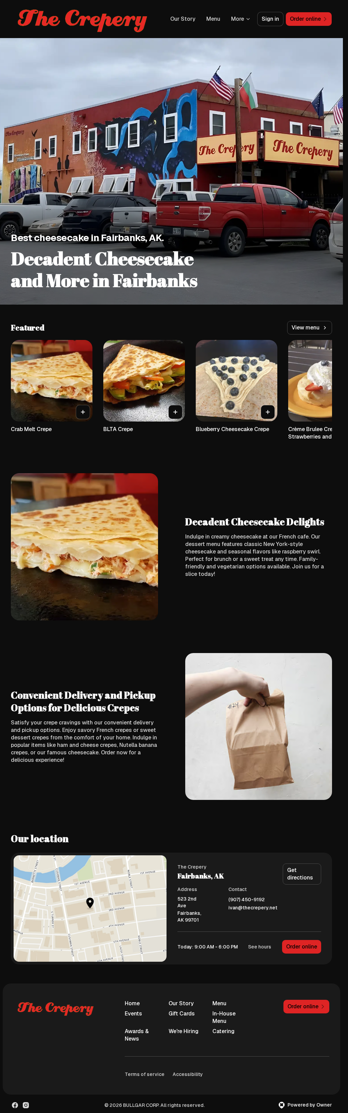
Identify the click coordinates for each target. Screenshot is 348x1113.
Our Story (182, 18)
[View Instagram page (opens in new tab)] (26, 1105)
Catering (223, 1031)
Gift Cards (182, 1013)
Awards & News (137, 1035)
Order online (301, 946)
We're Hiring (183, 1031)
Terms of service (144, 1074)
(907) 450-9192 (246, 899)
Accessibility (188, 1074)
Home (132, 1003)
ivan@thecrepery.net (252, 908)
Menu (213, 18)
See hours (259, 947)
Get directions (300, 874)
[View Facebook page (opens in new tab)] (15, 1105)
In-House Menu (224, 1017)
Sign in (270, 18)
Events (133, 1013)
